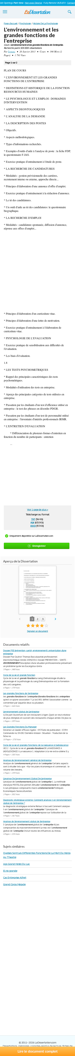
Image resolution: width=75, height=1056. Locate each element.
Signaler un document (37, 631)
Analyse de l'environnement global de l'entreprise (26, 821)
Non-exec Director (33, 2)
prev (19, 619)
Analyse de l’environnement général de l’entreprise (27, 760)
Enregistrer (39, 545)
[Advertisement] (37, 270)
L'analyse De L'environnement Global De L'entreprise (27, 778)
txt (33, 519)
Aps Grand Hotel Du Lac (16, 864)
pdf (32, 522)
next (55, 619)
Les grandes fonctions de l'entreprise (20, 693)
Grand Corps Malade (14, 884)
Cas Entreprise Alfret (14, 877)
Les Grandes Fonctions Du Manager (20, 726)
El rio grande (10, 870)
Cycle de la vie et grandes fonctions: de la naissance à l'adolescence (35, 745)
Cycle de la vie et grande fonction (19, 675)
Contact (71, 2)
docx (33, 526)
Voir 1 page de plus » (37, 509)
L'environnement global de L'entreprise (21, 711)
